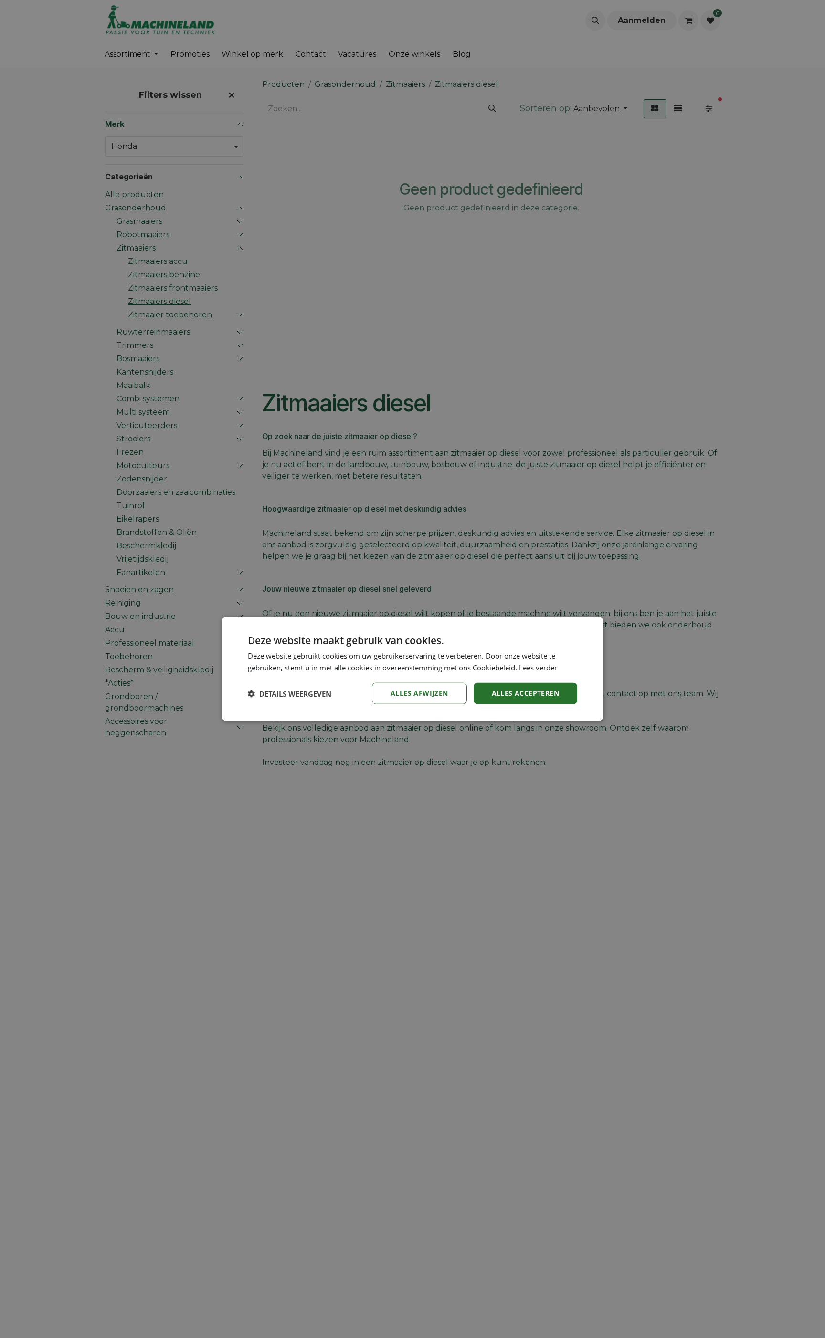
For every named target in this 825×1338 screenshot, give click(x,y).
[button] (289, 694)
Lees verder (538, 667)
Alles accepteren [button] (525, 693)
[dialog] (412, 669)
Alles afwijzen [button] (419, 693)
